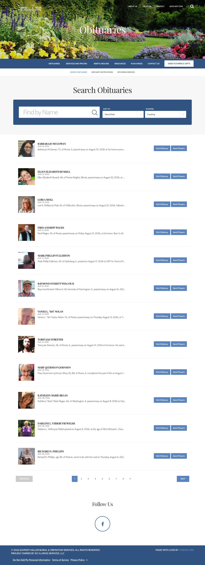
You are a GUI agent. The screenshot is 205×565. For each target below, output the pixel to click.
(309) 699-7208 (176, 6)
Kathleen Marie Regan (53, 395)
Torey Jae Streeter (50, 339)
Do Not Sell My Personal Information (31, 559)
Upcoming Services (126, 72)
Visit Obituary (163, 148)
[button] (192, 6)
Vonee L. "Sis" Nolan (50, 311)
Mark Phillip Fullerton (54, 255)
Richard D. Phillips (51, 451)
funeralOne (186, 550)
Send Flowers (180, 148)
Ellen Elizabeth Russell (54, 171)
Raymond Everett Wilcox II (56, 283)
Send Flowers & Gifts (179, 63)
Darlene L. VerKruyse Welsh (56, 423)
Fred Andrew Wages (51, 227)
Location (146, 6)
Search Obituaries (78, 72)
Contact (160, 6)
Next (183, 478)
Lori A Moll (45, 199)
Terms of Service (60, 559)
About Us (133, 6)
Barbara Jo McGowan (52, 143)
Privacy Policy (78, 559)
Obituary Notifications (102, 72)
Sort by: (106, 109)
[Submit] (95, 112)
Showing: (150, 109)
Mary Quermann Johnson (54, 367)
